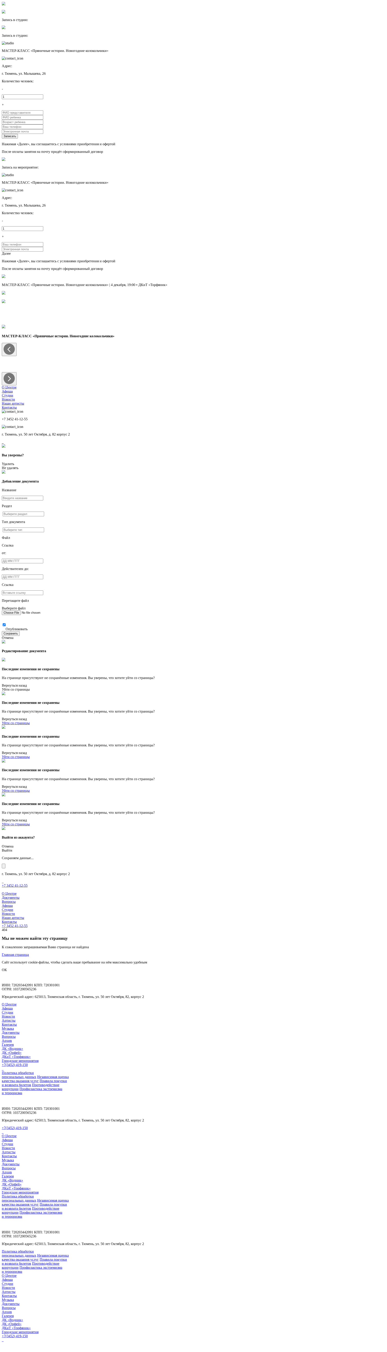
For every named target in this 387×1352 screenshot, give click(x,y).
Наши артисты (13, 403)
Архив (7, 1040)
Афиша (7, 391)
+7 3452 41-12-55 (15, 885)
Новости (8, 399)
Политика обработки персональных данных (19, 1075)
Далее (6, 253)
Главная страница (15, 955)
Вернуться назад (14, 685)
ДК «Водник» (12, 1049)
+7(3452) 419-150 (15, 1065)
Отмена (7, 638)
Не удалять (10, 468)
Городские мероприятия (20, 1061)
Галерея (8, 1045)
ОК (4, 970)
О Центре (9, 387)
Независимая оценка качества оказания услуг (35, 1079)
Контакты (9, 407)
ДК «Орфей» (12, 1053)
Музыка (8, 1028)
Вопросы (9, 901)
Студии (7, 395)
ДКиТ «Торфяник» (16, 1057)
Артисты (8, 1020)
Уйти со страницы (16, 689)
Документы (10, 897)
